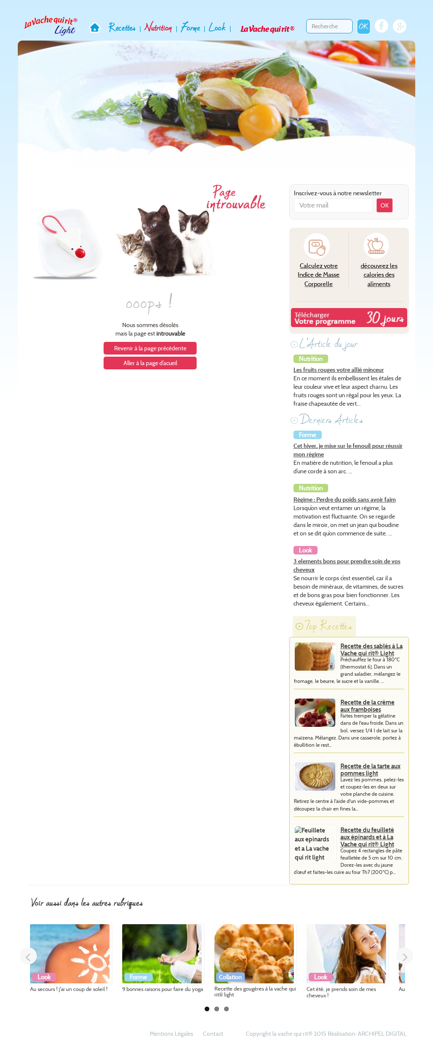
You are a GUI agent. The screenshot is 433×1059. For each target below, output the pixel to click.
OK (363, 26)
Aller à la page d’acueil (150, 363)
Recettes (122, 27)
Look (217, 27)
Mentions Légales (171, 1033)
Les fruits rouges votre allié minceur (338, 370)
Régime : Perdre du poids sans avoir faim (344, 499)
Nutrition (158, 27)
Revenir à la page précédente (150, 348)
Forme (190, 27)
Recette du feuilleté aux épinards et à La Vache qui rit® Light (367, 837)
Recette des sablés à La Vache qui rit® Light (371, 649)
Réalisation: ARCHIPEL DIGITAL (367, 1033)
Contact (213, 1033)
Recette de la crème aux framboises (367, 706)
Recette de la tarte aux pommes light (370, 769)
